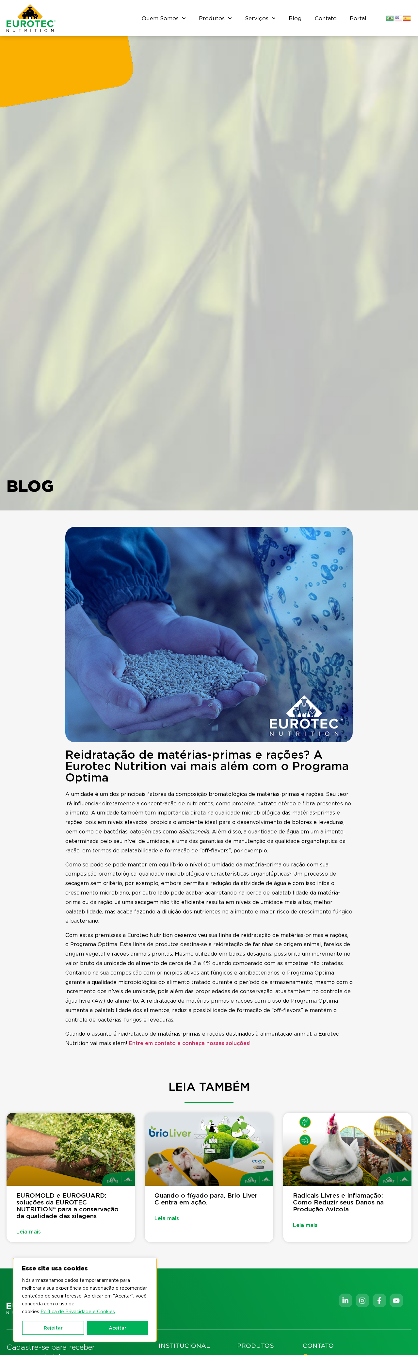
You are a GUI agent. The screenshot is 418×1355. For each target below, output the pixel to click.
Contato (326, 18)
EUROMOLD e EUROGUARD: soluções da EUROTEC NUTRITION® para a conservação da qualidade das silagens (67, 1206)
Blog (295, 18)
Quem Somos (160, 18)
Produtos (212, 18)
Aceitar (117, 1328)
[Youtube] (396, 1300)
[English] (398, 18)
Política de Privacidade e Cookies (77, 1311)
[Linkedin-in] (345, 1300)
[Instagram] (362, 1300)
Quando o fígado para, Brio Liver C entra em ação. (206, 1199)
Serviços (256, 18)
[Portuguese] (390, 18)
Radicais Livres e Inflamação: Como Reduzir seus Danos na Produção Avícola (338, 1202)
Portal (358, 18)
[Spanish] (407, 18)
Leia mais (28, 1232)
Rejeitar (53, 1328)
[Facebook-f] (379, 1300)
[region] (85, 1300)
